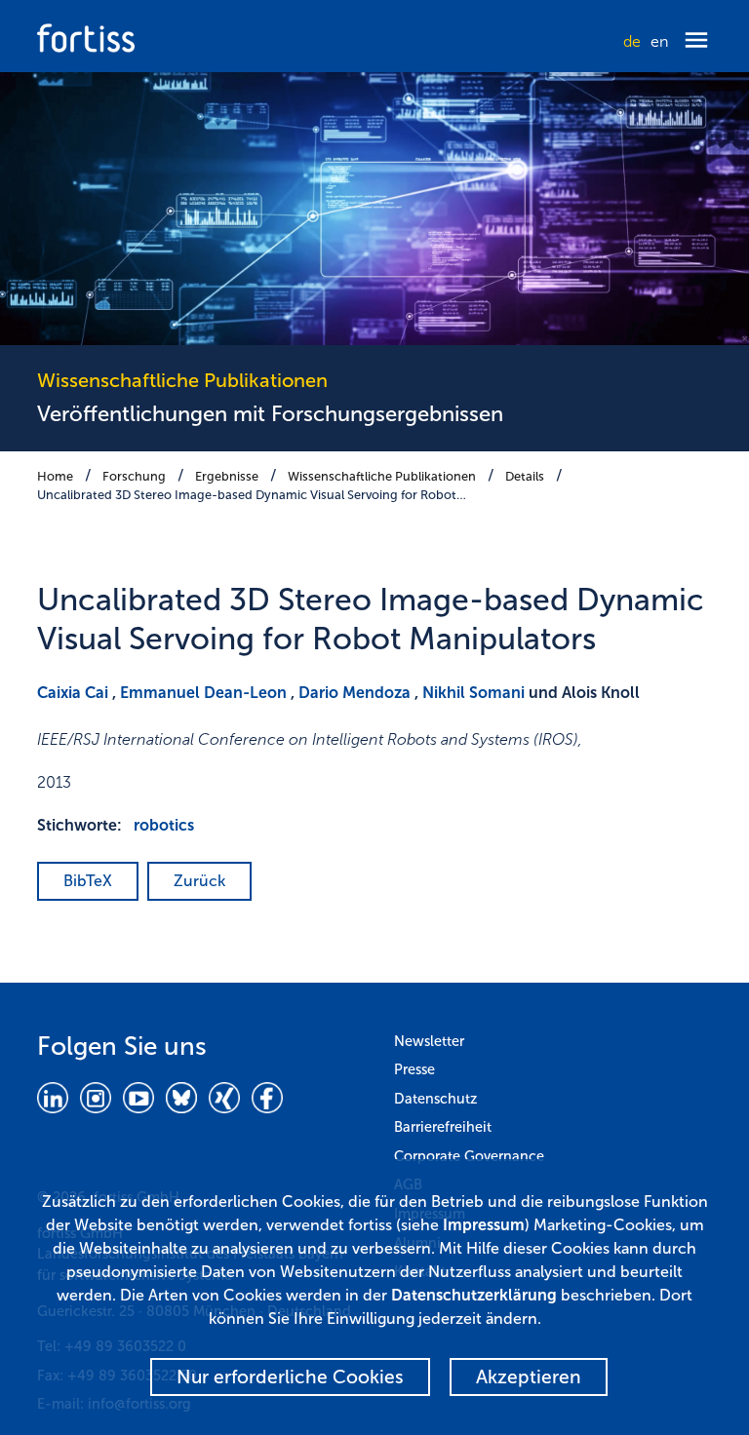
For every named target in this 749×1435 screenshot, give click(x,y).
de (632, 41)
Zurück (199, 881)
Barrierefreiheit (443, 1127)
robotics (164, 825)
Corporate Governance (469, 1156)
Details (524, 476)
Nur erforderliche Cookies (290, 1377)
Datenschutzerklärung (474, 1295)
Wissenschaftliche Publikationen (382, 476)
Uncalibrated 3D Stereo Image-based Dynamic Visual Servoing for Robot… (251, 494)
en (659, 41)
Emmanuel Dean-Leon (203, 692)
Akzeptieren (528, 1377)
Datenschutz (435, 1098)
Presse (414, 1069)
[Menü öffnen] (696, 41)
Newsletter (429, 1041)
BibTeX (87, 881)
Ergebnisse (226, 476)
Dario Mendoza (354, 692)
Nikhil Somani (473, 692)
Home (55, 476)
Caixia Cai (72, 692)
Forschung (134, 476)
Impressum (484, 1225)
